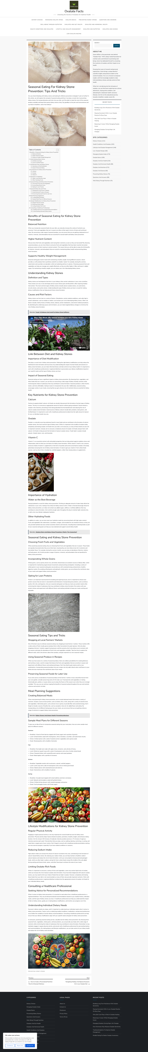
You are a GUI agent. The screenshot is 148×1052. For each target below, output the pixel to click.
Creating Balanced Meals (38, 197)
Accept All (30, 1045)
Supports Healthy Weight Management (42, 157)
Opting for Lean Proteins (38, 187)
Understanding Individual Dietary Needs (42, 211)
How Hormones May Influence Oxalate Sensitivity (106, 1027)
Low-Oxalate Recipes (74, 33)
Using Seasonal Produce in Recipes (41, 192)
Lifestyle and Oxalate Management (68, 29)
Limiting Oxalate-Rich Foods (39, 206)
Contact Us (63, 1007)
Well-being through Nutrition (51, 24)
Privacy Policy (63, 1013)
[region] (20, 1041)
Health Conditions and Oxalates (41, 29)
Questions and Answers (107, 20)
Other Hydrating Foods (38, 180)
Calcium (34, 171)
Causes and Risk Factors (38, 162)
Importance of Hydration (36, 176)
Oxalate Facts (74, 11)
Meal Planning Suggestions (37, 195)
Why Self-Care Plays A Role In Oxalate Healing (105, 120)
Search (97, 43)
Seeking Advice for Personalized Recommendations (45, 209)
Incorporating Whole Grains (39, 185)
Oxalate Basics (71, 20)
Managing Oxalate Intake (54, 20)
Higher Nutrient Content (38, 155)
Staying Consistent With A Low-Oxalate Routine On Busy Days (106, 114)
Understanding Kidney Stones (37, 159)
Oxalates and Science (110, 29)
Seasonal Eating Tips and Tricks (38, 189)
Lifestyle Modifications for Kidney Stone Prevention (43, 201)
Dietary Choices (37, 20)
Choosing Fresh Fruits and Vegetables (41, 183)
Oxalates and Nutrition (91, 29)
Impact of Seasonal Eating (38, 168)
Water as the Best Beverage (39, 178)
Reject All (20, 1045)
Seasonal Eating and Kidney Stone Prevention (41, 182)
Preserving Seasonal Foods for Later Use (42, 194)
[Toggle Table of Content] (56, 150)
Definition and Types (37, 161)
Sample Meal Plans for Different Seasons (42, 199)
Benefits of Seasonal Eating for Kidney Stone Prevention (44, 152)
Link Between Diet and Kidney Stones (39, 164)
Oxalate (34, 173)
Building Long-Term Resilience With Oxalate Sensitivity (107, 109)
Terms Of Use (63, 1017)
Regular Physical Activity (38, 202)
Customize (10, 1045)
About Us (62, 1003)
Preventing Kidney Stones (88, 20)
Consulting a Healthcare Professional (40, 208)
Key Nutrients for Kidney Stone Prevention (40, 169)
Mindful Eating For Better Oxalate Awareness (105, 1035)
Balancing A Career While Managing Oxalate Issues (107, 125)
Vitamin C (35, 174)
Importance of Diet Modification (40, 166)
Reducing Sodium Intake (38, 204)
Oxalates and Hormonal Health (96, 24)
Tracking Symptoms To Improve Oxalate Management (104, 1031)
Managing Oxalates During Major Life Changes (105, 131)
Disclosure (63, 1010)
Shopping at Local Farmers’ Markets (41, 190)
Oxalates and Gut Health (73, 24)
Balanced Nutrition (37, 154)
